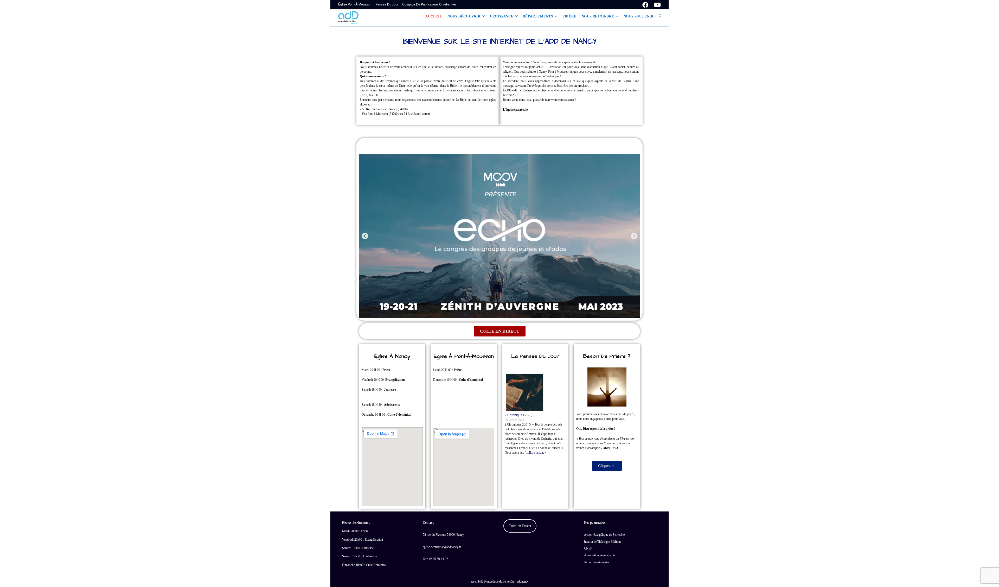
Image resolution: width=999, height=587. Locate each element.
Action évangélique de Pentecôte (604, 534)
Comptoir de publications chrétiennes (429, 4)
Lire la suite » (538, 452)
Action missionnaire (596, 562)
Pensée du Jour (386, 4)
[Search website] (660, 16)
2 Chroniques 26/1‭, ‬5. (520, 415)
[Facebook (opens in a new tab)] (645, 5)
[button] (365, 236)
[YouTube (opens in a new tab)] (656, 5)
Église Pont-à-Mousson (355, 4)
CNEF (588, 548)
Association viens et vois (600, 555)
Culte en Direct (520, 526)
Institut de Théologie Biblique (602, 542)
